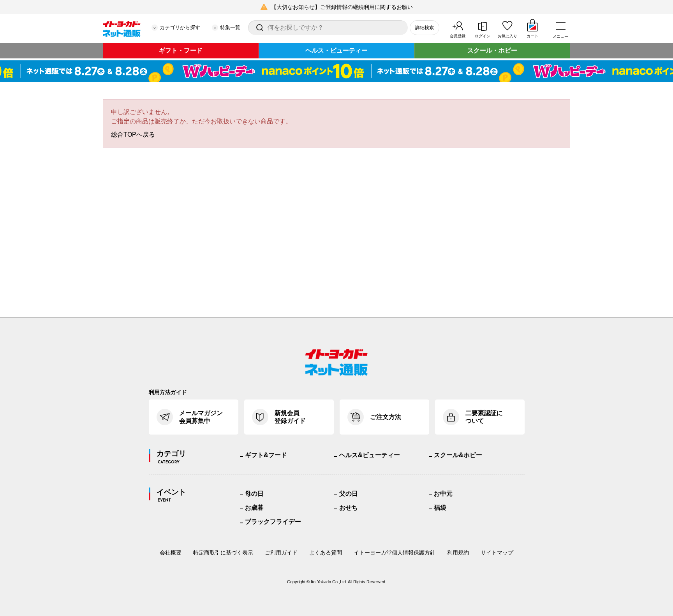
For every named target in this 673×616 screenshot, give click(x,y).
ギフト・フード (181, 50)
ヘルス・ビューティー (336, 50)
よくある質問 (325, 552)
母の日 (254, 493)
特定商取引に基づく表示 (223, 552)
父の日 (348, 493)
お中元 (443, 493)
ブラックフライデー (273, 521)
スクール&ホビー (458, 455)
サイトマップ (497, 552)
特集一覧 (230, 27)
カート (532, 36)
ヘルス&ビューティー (369, 455)
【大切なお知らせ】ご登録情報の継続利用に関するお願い (342, 7)
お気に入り (507, 36)
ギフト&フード (266, 455)
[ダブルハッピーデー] (336, 71)
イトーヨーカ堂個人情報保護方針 (394, 552)
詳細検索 (424, 27)
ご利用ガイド (281, 552)
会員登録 (457, 36)
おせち (348, 507)
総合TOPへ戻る (133, 134)
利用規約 (458, 552)
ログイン (482, 36)
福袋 (440, 507)
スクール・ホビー (492, 50)
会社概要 (170, 552)
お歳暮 (254, 507)
